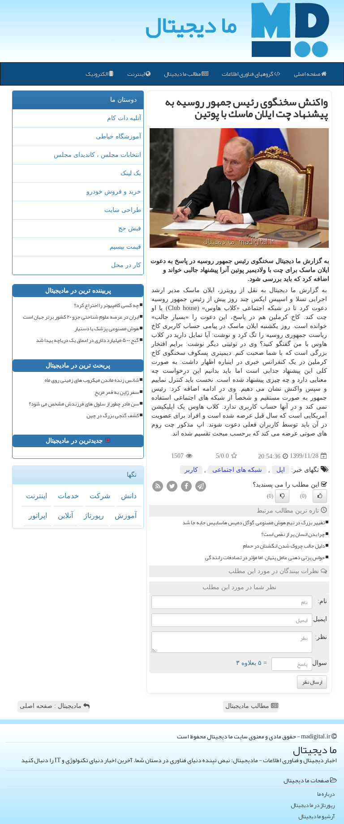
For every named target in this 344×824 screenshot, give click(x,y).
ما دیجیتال (191, 24)
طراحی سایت (122, 210)
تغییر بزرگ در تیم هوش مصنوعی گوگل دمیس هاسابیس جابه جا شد (253, 523)
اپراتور (38, 515)
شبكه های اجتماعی (237, 469)
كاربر (191, 469)
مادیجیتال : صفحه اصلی (51, 706)
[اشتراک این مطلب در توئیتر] (172, 485)
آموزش (126, 515)
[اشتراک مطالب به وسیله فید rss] (157, 485)
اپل (280, 469)
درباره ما (326, 794)
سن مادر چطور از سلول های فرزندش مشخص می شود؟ (84, 404)
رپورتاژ (94, 515)
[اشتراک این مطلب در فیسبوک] (186, 485)
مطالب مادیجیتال (248, 706)
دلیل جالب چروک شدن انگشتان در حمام (284, 546)
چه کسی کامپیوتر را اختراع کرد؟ (106, 305)
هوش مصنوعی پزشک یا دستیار (106, 329)
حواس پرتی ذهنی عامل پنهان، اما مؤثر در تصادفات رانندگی (265, 557)
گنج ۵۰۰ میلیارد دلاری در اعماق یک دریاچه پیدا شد (87, 340)
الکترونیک (97, 74)
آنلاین (65, 515)
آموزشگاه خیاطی (118, 136)
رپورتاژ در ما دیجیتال (313, 805)
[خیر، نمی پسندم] (282, 496)
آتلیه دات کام (124, 118)
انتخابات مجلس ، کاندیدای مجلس (97, 154)
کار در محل (126, 265)
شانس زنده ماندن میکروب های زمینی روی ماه (91, 380)
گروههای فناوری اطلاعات (248, 74)
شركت (100, 496)
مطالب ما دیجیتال (183, 74)
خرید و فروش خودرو (113, 191)
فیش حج (129, 228)
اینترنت (136, 74)
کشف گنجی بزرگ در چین (112, 415)
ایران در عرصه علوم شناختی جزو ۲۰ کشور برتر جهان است (81, 317)
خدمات (68, 496)
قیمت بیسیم (125, 246)
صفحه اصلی (307, 74)
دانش (129, 496)
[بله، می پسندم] (320, 496)
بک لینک (130, 173)
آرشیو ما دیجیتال (316, 816)
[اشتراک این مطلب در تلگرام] (200, 485)
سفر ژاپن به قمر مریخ (117, 392)
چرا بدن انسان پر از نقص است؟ (293, 534)
